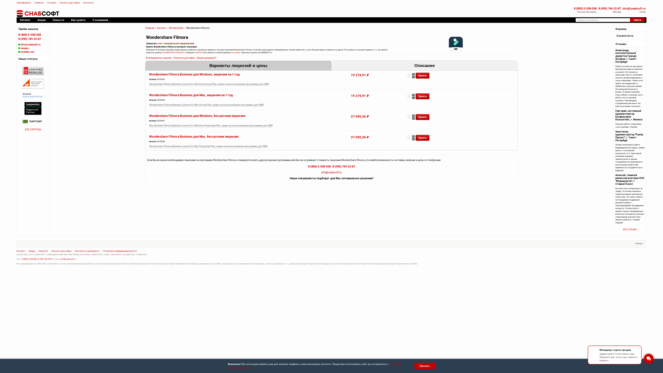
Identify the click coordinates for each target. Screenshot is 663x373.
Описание (424, 65)
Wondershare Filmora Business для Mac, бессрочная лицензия (194, 136)
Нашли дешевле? (206, 57)
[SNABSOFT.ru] (38, 13)
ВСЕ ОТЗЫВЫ (630, 229)
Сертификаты (24, 2)
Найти (637, 20)
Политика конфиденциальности (120, 251)
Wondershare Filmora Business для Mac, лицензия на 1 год (191, 95)
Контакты (88, 2)
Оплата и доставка (70, 2)
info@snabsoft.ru (634, 8)
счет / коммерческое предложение (175, 43)
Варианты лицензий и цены (238, 65)
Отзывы (51, 2)
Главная (149, 28)
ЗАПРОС (199, 52)
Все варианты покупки (159, 57)
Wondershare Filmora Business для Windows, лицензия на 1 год (194, 74)
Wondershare (176, 28)
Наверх (639, 243)
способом (235, 52)
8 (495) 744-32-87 (609, 8)
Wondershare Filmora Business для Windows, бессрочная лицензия (197, 116)
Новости (43, 251)
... (147, 255)
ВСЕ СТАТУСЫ (33, 129)
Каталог (161, 28)
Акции (32, 251)
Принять (425, 366)
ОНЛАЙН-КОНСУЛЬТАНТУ (173, 52)
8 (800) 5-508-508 (585, 8)
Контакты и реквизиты (87, 251)
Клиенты (39, 2)
